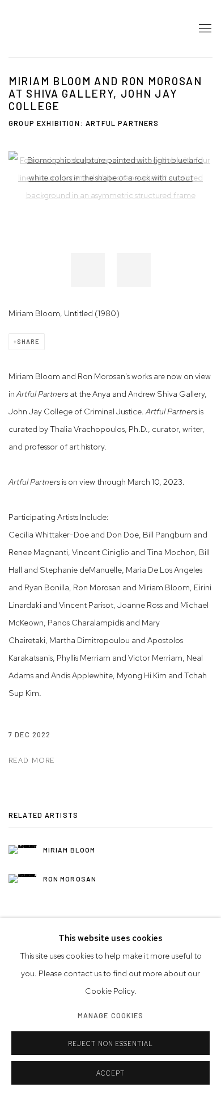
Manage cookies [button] (111, 1015)
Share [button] (28, 341)
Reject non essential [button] (111, 1044)
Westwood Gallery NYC (76, 28)
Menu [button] (204, 28)
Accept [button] (110, 1073)
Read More (31, 760)
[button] (88, 270)
